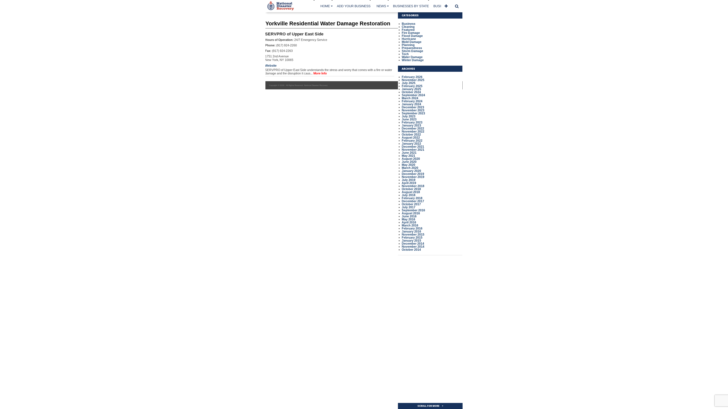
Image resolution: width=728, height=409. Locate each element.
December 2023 (413, 107)
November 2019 (413, 177)
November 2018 (413, 186)
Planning (408, 45)
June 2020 (409, 161)
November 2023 (413, 110)
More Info (320, 73)
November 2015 (413, 234)
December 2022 (413, 128)
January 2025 (411, 89)
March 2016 (410, 225)
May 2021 (408, 155)
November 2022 (413, 131)
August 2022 (411, 137)
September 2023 (413, 113)
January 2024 (411, 104)
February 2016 (412, 228)
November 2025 (413, 80)
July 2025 (408, 83)
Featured (408, 29)
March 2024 (410, 98)
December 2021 (413, 146)
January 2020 (411, 170)
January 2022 (411, 143)
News (381, 6)
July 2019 (408, 180)
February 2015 (412, 237)
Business (408, 23)
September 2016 (413, 210)
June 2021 (409, 152)
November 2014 (413, 246)
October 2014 (411, 249)
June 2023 (409, 119)
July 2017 (408, 207)
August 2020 (411, 158)
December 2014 (413, 243)
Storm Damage (412, 51)
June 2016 (409, 216)
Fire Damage (411, 32)
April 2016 (409, 222)
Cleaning (408, 26)
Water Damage (412, 57)
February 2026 (412, 77)
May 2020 (408, 164)
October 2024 (411, 92)
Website (271, 65)
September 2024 (413, 95)
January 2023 (411, 125)
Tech (405, 54)
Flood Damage (412, 35)
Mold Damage (411, 42)
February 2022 (412, 140)
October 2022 (411, 134)
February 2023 (412, 122)
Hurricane (409, 39)
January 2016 (411, 231)
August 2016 (411, 213)
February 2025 (412, 86)
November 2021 (413, 149)
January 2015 (411, 240)
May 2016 (408, 219)
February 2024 (412, 101)
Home (325, 6)
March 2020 (410, 167)
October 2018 (411, 189)
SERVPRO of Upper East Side (294, 34)
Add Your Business (353, 6)
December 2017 (413, 201)
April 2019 (409, 183)
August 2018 (411, 192)
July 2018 (408, 195)
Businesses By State (411, 6)
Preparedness (412, 48)
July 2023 (408, 116)
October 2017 (411, 204)
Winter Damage (413, 60)
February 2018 (412, 198)
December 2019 (413, 174)
